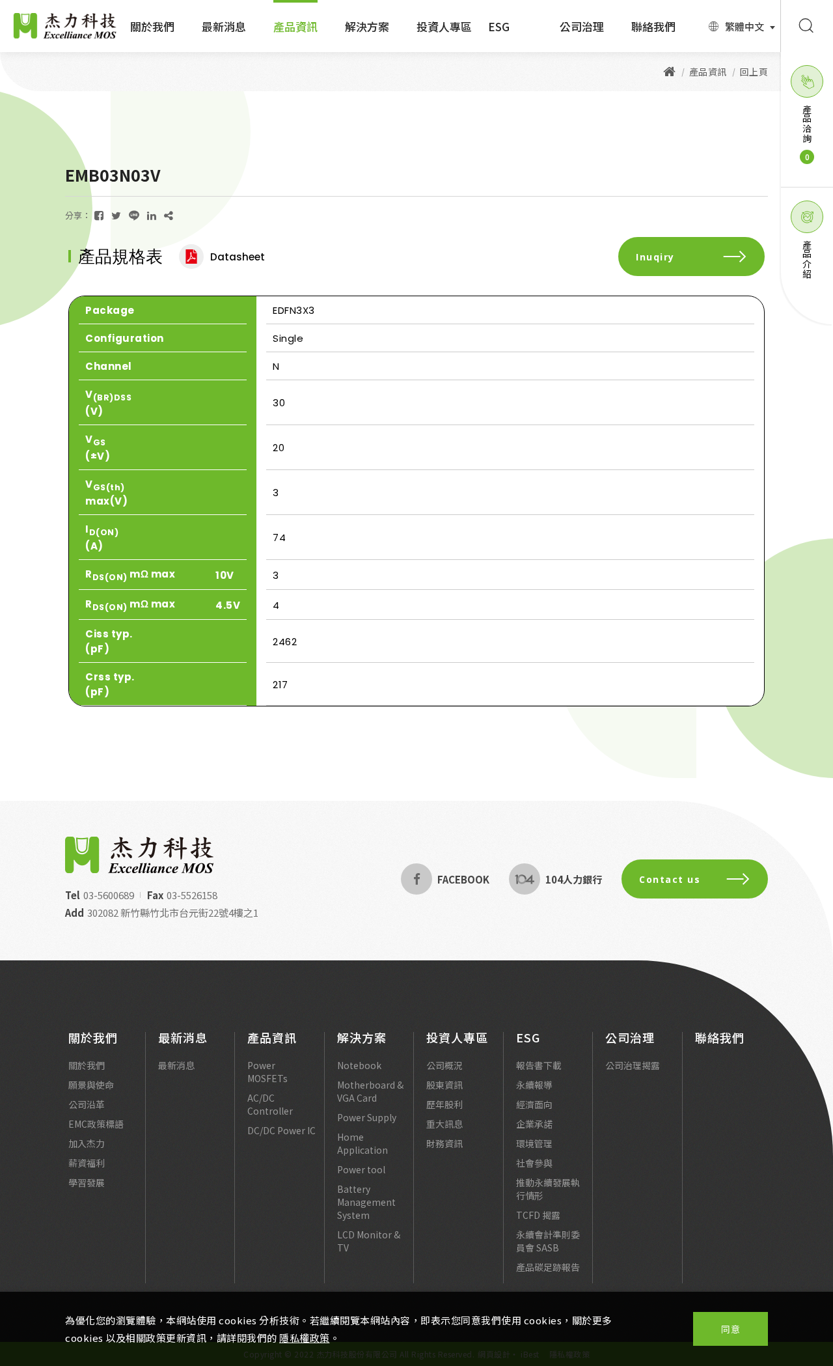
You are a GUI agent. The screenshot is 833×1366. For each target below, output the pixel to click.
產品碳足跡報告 (548, 1267)
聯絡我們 (653, 26)
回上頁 (754, 71)
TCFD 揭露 (538, 1214)
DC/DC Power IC (281, 1130)
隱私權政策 (304, 1338)
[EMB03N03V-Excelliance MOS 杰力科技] (98, 215)
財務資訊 (444, 1143)
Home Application (362, 1143)
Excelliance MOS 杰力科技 (65, 26)
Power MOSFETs (267, 1072)
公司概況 (444, 1065)
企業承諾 (534, 1123)
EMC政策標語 (96, 1123)
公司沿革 (86, 1104)
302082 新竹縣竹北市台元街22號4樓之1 (172, 912)
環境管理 (534, 1143)
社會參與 (534, 1162)
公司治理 (582, 26)
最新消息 (224, 26)
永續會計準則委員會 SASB (548, 1241)
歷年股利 (444, 1104)
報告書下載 (539, 1065)
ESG (499, 26)
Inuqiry (655, 257)
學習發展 (86, 1182)
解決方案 (367, 26)
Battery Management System (366, 1201)
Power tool (361, 1169)
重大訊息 (444, 1123)
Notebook (359, 1065)
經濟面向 (534, 1104)
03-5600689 (108, 895)
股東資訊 (444, 1084)
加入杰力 (86, 1143)
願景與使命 (91, 1084)
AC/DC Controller (270, 1104)
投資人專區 (444, 26)
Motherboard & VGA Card (370, 1091)
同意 (730, 1328)
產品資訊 (295, 26)
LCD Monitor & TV (368, 1241)
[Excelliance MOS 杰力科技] (669, 71)
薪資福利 (86, 1162)
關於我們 (152, 26)
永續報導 (534, 1084)
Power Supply (366, 1117)
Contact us (669, 879)
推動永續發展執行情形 (548, 1189)
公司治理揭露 (632, 1065)
